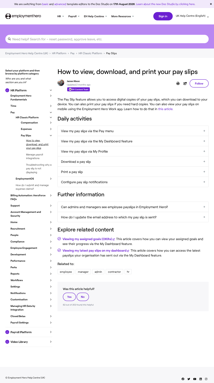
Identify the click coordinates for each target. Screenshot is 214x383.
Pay (72, 53)
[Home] (23, 16)
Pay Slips (111, 53)
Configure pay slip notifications (84, 182)
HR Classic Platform (90, 53)
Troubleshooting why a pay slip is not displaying (38, 168)
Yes (69, 296)
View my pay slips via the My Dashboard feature (96, 141)
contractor (114, 271)
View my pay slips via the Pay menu (87, 131)
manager (83, 271)
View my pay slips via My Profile (84, 151)
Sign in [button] (163, 16)
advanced (60, 4)
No (83, 296)
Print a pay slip (72, 172)
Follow (199, 83)
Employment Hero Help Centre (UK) (26, 53)
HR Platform (59, 53)
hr (128, 271)
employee (66, 271)
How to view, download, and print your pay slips (37, 144)
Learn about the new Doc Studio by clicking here (165, 4)
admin (98, 271)
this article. (165, 109)
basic (45, 4)
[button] (28, 90)
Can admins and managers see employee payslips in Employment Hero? (114, 207)
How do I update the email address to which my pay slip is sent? (108, 217)
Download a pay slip (76, 161)
